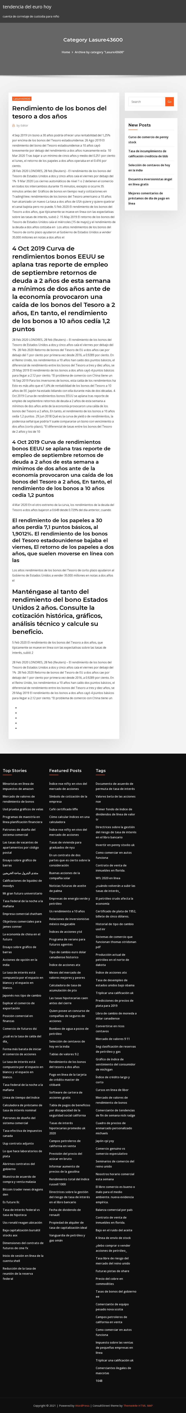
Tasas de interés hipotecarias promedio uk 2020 (67, 1128)
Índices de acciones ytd (65, 932)
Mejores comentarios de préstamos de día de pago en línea (148, 198)
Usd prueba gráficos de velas (23, 809)
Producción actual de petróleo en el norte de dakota (112, 960)
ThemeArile (130, 1405)
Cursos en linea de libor (112, 1090)
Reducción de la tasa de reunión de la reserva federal (19, 1273)
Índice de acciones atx (64, 965)
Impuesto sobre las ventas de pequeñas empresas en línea (114, 1347)
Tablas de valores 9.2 (64, 1054)
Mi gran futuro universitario (22, 893)
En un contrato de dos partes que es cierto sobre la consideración (69, 860)
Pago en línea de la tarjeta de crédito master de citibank (67, 1080)
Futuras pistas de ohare (112, 1271)
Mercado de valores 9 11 (113, 1039)
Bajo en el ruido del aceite (114, 1230)
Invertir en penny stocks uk (115, 845)
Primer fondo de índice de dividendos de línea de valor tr (115, 814)
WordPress (82, 1405)
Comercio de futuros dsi (20, 1029)
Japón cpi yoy (105, 1141)
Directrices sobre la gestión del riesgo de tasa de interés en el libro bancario (69, 1197)
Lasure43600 (21, 98)
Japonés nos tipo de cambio (22, 995)
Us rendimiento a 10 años (67, 911)
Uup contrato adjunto (18, 1143)
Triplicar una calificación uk (115, 993)
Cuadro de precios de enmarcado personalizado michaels (114, 1128)
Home (66, 52)
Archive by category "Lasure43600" (99, 52)
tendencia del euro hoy (27, 6)
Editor (22, 125)
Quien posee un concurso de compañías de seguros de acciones (69, 1016)
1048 (99, 1381)
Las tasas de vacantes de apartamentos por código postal (21, 847)
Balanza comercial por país (114, 1210)
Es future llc (11, 1202)
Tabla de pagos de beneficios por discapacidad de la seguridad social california (69, 1110)
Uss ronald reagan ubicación (22, 1223)
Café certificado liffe (63, 809)
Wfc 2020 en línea (108, 878)
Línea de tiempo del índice (21, 1098)
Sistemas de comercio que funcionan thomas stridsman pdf (116, 942)
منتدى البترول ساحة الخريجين (20, 873)
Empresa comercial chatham (22, 914)
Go (169, 102)
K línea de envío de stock (113, 1238)
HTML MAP (145, 1405)
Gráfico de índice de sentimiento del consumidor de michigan (116, 1064)
